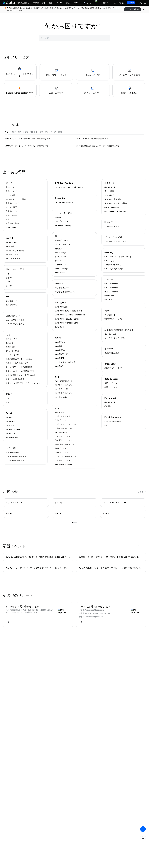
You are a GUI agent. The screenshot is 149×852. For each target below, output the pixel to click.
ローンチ (108, 279)
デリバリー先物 (12, 351)
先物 (8, 335)
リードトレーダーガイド (16, 456)
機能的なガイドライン (113, 319)
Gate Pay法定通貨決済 (113, 269)
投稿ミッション (110, 383)
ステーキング (60, 264)
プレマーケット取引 (113, 237)
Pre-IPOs (108, 300)
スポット (9, 274)
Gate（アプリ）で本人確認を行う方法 (92, 138)
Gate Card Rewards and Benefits (68, 311)
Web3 (58, 338)
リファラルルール (62, 288)
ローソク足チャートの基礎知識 (19, 367)
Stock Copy (61, 198)
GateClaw (10, 425)
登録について (11, 191)
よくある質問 (11, 207)
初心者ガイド (11, 301)
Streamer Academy (63, 225)
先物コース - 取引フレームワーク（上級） (23, 383)
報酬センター (11, 215)
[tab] (7, 131)
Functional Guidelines (113, 421)
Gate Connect (110, 334)
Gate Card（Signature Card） (67, 323)
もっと (140, 172)
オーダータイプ (12, 355)
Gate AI (9, 413)
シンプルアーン (61, 257)
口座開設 (131, 3)
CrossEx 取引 (110, 364)
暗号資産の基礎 (12, 223)
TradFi (9, 394)
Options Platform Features (115, 211)
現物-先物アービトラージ (65, 444)
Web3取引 (59, 346)
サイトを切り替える (132, 9)
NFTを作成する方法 (63, 385)
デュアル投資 (60, 252)
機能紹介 (9, 343)
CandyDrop (109, 296)
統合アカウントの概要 (15, 320)
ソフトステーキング (63, 244)
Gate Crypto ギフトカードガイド (118, 257)
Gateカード (60, 302)
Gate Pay (108, 252)
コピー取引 (11, 448)
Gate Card (59, 327)
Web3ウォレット (62, 342)
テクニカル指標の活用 (15, 379)
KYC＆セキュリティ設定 (16, 199)
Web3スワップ (61, 354)
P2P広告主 (10, 246)
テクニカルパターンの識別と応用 (20, 371)
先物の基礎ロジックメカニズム (19, 359)
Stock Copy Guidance (64, 202)
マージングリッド (62, 452)
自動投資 (59, 248)
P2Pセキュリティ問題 (15, 250)
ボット (58, 408)
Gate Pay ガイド (111, 261)
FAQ (106, 425)
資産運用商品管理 (111, 353)
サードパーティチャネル (114, 338)
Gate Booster (111, 379)
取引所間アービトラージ (65, 440)
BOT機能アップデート (64, 464)
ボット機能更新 (12, 452)
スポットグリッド (62, 416)
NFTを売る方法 (61, 389)
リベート (59, 283)
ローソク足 (10, 195)
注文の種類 (109, 191)
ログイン (121, 3)
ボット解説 (59, 412)
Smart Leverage (61, 269)
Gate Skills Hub (12, 437)
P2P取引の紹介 (12, 242)
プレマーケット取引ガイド (115, 241)
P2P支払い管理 (12, 254)
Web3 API (59, 366)
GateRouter (10, 433)
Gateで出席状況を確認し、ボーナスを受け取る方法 (98, 146)
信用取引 (9, 278)
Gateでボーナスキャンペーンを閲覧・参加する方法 (26, 146)
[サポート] (143, 837)
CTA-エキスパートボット (65, 456)
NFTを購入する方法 (63, 393)
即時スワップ (110, 222)
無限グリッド (60, 448)
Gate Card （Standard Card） (67, 319)
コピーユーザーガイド (15, 460)
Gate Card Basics (62, 307)
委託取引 (9, 286)
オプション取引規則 (112, 199)
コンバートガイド (111, 226)
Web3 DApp (60, 350)
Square (58, 217)
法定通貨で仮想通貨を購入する (119, 330)
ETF (7, 296)
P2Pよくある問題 (13, 258)
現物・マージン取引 (15, 269)
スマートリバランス (63, 436)
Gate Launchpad (111, 288)
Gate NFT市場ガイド (64, 381)
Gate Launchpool (111, 284)
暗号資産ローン (61, 240)
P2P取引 (10, 238)
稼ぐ (57, 236)
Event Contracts (112, 417)
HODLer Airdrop (111, 292)
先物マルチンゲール (63, 428)
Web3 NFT (59, 358)
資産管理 (108, 349)
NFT (57, 377)
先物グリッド (60, 420)
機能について (11, 187)
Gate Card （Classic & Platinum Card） (71, 315)
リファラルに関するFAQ (65, 292)
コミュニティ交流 (63, 213)
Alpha (107, 310)
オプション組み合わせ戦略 (115, 203)
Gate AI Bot (10, 421)
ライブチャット (61, 221)
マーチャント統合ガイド (114, 264)
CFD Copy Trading (64, 183)
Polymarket (110, 398)
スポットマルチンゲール (65, 424)
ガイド (9, 183)
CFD (8, 398)
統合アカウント (13, 316)
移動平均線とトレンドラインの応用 (21, 375)
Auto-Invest (60, 273)
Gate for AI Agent (13, 429)
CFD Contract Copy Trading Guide (69, 187)
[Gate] (9, 2)
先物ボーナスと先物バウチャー (19, 363)
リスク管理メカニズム (15, 324)
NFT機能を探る (61, 397)
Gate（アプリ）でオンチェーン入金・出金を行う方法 (27, 138)
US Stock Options (111, 207)
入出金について (12, 203)
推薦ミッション (110, 387)
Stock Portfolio (61, 432)
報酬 (7, 219)
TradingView (11, 227)
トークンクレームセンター (66, 362)
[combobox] (74, 38)
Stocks (9, 282)
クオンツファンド (62, 261)
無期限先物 (10, 347)
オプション (109, 183)
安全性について (12, 211)
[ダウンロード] (143, 829)
